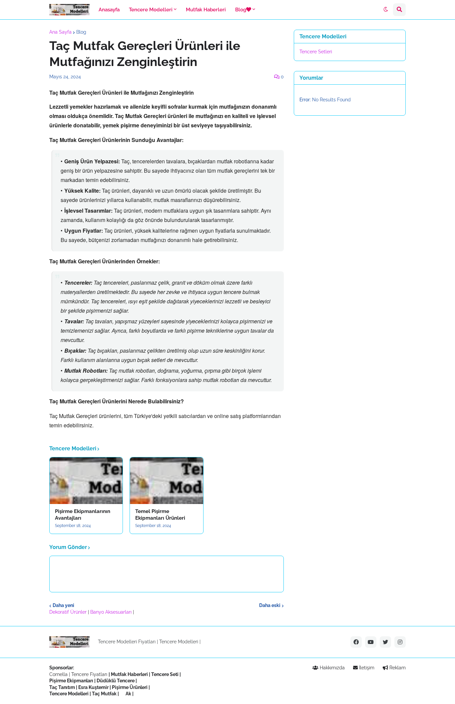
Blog (81, 32)
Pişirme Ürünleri (130, 687)
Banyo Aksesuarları (111, 612)
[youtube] (370, 642)
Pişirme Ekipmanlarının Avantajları (82, 514)
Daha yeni (63, 605)
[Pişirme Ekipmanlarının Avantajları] (86, 480)
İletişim (366, 667)
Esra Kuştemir (93, 687)
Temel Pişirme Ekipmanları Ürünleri (160, 514)
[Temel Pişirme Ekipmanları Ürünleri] (166, 480)
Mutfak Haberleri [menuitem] (206, 10)
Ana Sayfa (60, 32)
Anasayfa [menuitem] (109, 10)
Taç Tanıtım (62, 687)
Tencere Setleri (315, 51)
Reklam (397, 667)
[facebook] (356, 642)
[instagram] (400, 642)
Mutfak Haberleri (129, 674)
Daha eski (269, 605)
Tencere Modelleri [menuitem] (151, 10)
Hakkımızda (331, 667)
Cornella (58, 674)
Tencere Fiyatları (89, 674)
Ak (128, 693)
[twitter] (385, 642)
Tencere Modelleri (178, 641)
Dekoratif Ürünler (68, 612)
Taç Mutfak (104, 693)
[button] (385, 9)
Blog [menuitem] (240, 10)
